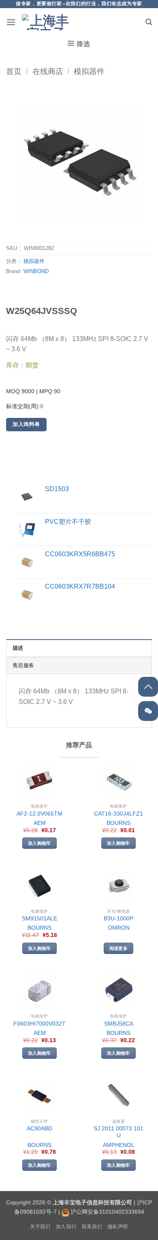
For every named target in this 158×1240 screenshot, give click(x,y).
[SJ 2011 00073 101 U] (118, 1096)
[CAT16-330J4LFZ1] (118, 781)
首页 (13, 71)
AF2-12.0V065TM (39, 814)
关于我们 (40, 1226)
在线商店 (47, 71)
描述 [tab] (18, 648)
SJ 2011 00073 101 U (118, 1132)
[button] (11, 22)
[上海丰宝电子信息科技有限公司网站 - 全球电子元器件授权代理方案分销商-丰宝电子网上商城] (46, 22)
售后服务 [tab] (23, 665)
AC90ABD (39, 1129)
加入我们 (66, 1226)
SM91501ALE (39, 919)
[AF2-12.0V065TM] (39, 781)
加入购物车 (39, 843)
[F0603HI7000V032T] (39, 991)
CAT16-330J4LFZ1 (118, 814)
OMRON (119, 928)
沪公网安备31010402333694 (107, 1211)
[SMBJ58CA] (118, 991)
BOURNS (118, 823)
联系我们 (92, 1226)
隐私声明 (118, 1226)
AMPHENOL (119, 1145)
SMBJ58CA (118, 1024)
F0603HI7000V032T (39, 1024)
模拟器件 (89, 71)
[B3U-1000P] (118, 886)
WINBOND (36, 271)
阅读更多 (118, 948)
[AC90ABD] (39, 1096)
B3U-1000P (118, 919)
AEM (40, 823)
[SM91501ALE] (39, 886)
